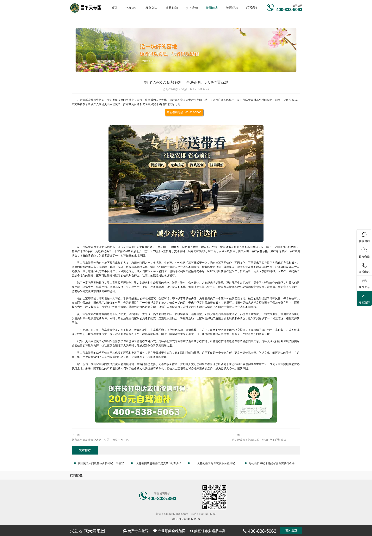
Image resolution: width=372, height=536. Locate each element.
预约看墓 (291, 530)
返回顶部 (364, 302)
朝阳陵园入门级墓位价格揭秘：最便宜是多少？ (102, 463)
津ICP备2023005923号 (186, 519)
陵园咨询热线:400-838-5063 (184, 112)
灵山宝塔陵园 (245, 100)
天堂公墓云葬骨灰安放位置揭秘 (216, 463)
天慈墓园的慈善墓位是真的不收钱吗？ (159, 463)
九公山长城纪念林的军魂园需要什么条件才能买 (273, 463)
